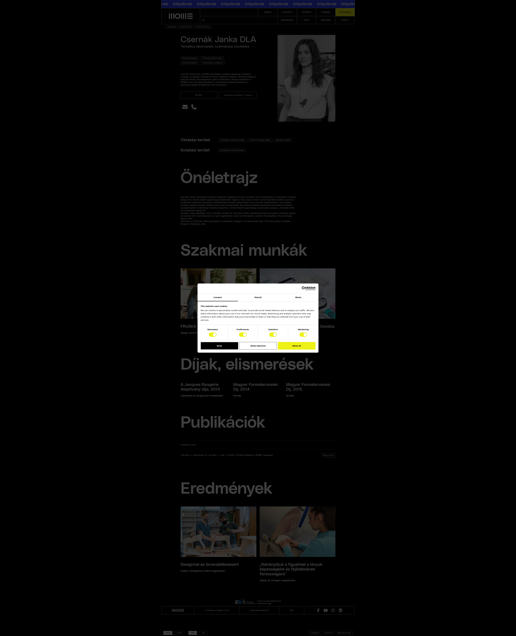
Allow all (296, 345)
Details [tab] (258, 297)
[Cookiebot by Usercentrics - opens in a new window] (304, 288)
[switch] (243, 334)
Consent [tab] (218, 297)
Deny (219, 345)
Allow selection (258, 345)
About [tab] (298, 297)
